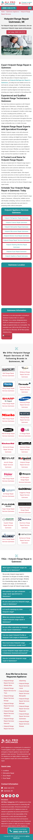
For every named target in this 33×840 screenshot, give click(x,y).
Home (3, 11)
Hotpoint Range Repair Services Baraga (9, 698)
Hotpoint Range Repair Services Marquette (24, 693)
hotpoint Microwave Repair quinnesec (16, 231)
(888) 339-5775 (20, 831)
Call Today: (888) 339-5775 (16, 32)
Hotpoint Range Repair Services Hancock (9, 721)
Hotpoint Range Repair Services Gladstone (9, 713)
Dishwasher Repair (8, 773)
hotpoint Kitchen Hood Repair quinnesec (16, 236)
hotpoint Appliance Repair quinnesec (16, 256)
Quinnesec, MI (8, 791)
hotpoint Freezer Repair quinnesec (16, 222)
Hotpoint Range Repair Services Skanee (24, 724)
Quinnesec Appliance (12, 11)
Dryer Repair (6, 778)
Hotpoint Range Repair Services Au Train (10, 690)
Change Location (26, 3)
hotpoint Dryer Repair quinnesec (16, 251)
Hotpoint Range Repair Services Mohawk (24, 701)
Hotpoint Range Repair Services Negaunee (24, 708)
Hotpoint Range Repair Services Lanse (24, 686)
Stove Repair (7, 775)
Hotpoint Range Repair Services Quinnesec (24, 716)
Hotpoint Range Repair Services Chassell (9, 706)
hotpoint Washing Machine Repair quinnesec (16, 246)
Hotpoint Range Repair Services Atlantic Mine (9, 683)
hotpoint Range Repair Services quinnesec (16, 240)
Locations (6, 770)
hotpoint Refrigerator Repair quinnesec (16, 218)
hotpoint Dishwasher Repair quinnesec (17, 227)
